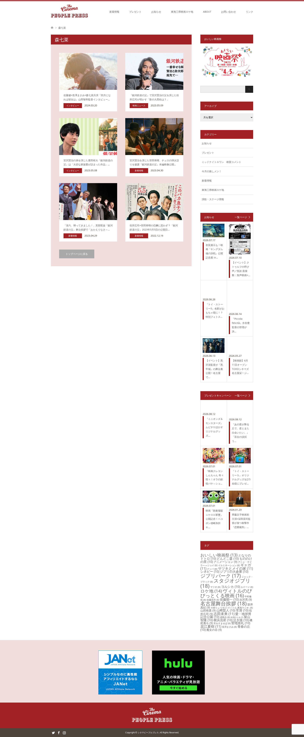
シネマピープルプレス (148, 732)
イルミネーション (229, 565)
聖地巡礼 (240, 623)
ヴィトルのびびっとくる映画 (226, 593)
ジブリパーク (220, 575)
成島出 (225, 617)
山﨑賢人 (225, 610)
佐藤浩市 (213, 599)
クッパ (212, 568)
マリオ (215, 587)
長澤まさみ (229, 626)
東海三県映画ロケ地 (182, 11)
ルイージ (247, 587)
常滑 (242, 610)
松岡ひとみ (237, 617)
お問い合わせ (228, 11)
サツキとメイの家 (235, 568)
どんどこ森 (228, 558)
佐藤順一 (229, 599)
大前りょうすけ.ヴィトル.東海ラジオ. (232, 607)
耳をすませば (222, 623)
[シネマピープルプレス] (69, 12)
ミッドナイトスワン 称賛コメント (221, 162)
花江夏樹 (210, 626)
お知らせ (156, 11)
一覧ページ (241, 217)
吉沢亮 (245, 600)
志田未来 (224, 613)
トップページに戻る (77, 254)
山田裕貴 (208, 610)
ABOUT (207, 11)
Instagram (64, 732)
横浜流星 (223, 620)
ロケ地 (211, 591)
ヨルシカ (230, 586)
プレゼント (135, 11)
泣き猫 (241, 620)
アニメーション (225, 562)
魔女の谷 (214, 630)
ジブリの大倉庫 (234, 571)
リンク (249, 11)
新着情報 (114, 11)
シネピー (209, 571)
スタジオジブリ (225, 583)
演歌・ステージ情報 (213, 199)
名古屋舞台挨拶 (223, 603)
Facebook (59, 732)
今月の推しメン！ (211, 171)
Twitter (53, 732)
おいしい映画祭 (219, 555)
